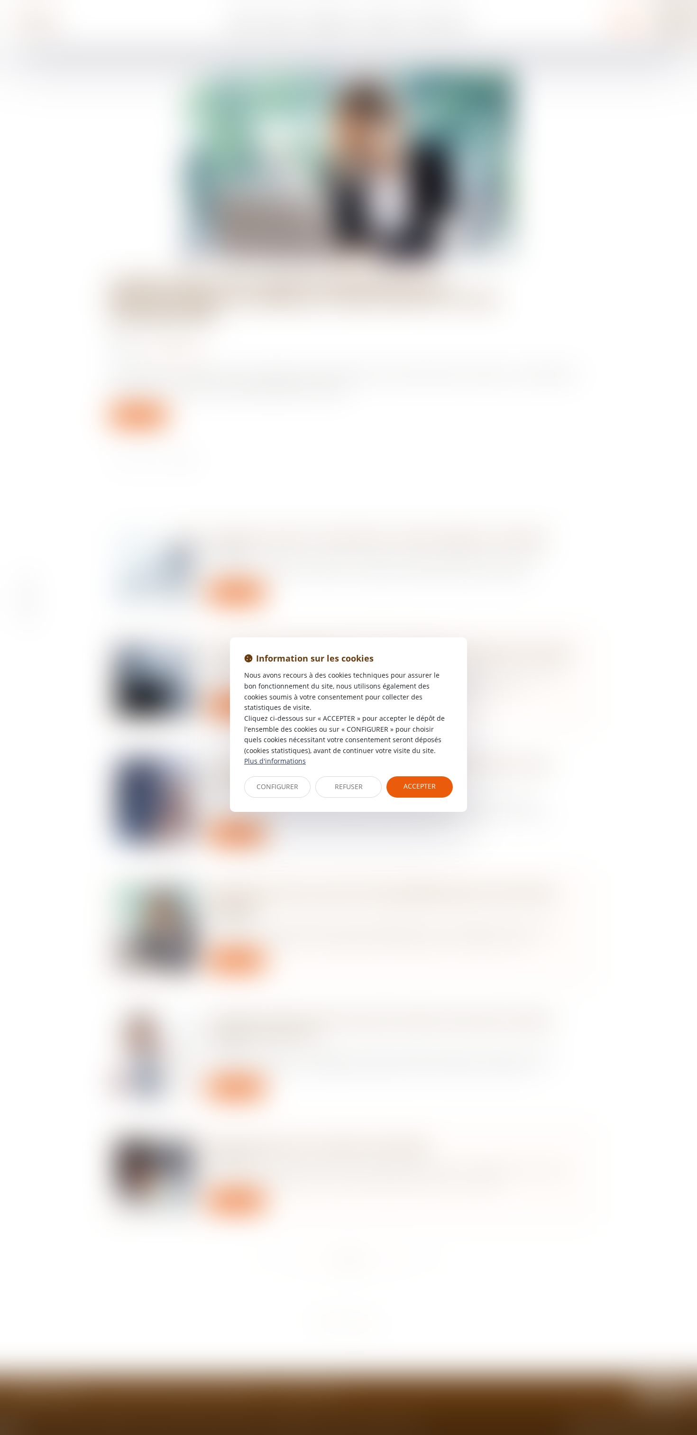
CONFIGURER (277, 786)
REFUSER (349, 786)
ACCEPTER (420, 786)
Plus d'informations (275, 760)
